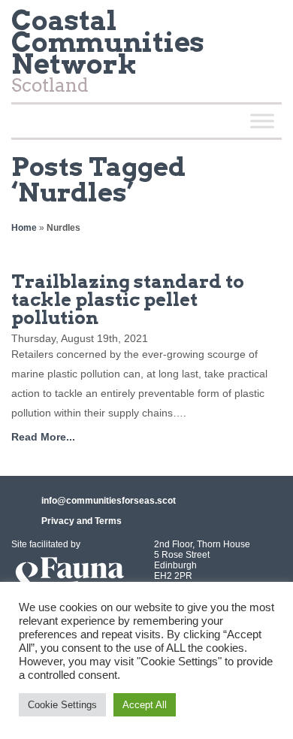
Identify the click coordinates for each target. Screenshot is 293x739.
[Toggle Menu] (262, 121)
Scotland (107, 54)
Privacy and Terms (81, 521)
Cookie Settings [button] (62, 704)
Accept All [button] (144, 704)
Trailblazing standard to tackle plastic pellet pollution (127, 300)
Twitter (263, 25)
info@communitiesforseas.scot (108, 500)
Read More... (43, 437)
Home (24, 228)
